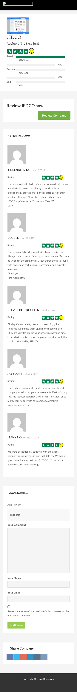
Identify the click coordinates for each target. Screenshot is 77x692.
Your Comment (16, 524)
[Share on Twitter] (16, 657)
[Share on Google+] (23, 657)
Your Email (14, 592)
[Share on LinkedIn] (30, 657)
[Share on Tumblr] (37, 657)
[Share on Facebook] (10, 657)
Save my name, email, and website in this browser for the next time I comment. (38, 613)
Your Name (14, 578)
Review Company (54, 115)
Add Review (14, 504)
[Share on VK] (44, 657)
